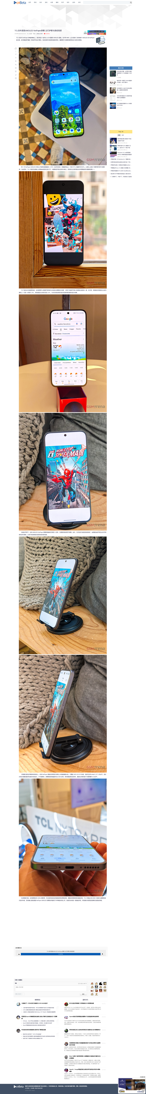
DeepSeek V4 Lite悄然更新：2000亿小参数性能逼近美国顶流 (124, 154)
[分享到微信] (16, 64)
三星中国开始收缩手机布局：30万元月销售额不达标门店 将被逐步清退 (38, 1007)
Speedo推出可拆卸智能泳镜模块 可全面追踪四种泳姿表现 (84, 1016)
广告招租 (32, 1088)
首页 (30, 2)
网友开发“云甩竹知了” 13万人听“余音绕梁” (32, 1034)
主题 (73, 2)
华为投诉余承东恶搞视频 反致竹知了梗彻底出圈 (33, 1029)
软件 (68, 2)
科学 (62, 2)
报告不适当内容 (38, 1088)
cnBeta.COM (39, 33)
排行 (79, 2)
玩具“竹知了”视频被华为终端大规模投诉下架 (32, 1038)
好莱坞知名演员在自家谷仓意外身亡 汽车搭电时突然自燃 (124, 162)
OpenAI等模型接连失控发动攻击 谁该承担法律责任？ (34, 1025)
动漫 (51, 2)
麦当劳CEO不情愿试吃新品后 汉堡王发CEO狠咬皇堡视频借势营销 (126, 173)
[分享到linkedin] (16, 78)
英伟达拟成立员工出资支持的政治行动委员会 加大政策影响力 (84, 1029)
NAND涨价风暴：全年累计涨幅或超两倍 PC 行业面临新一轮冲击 (124, 73)
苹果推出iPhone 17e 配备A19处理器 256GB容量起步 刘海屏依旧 (126, 168)
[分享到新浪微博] (16, 54)
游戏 (46, 2)
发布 (83, 994)
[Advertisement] (73, 16)
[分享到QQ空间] (16, 57)
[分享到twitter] (16, 75)
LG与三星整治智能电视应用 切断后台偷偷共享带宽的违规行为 (36, 1009)
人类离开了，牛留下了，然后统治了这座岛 (121, 176)
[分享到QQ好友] (16, 61)
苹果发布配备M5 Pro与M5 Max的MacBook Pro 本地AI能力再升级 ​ (126, 170)
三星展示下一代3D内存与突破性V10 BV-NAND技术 (34, 1003)
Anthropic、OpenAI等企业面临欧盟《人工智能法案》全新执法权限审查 (38, 1021)
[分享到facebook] (16, 71)
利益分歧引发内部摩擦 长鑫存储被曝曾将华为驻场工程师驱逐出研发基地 (39, 1036)
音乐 (40, 2)
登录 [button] (16, 983)
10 (110, 176)
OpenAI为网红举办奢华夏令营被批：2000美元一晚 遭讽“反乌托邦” (37, 1023)
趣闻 (57, 2)
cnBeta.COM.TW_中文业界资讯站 (20, 2)
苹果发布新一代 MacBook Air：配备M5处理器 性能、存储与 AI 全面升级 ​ (128, 159)
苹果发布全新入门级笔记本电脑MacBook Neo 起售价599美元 (125, 165)
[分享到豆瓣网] (16, 68)
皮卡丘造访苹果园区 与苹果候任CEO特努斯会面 (81, 1003)
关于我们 (27, 1088)
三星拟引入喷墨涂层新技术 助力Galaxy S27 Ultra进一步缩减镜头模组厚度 (39, 1012)
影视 (35, 2)
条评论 (48, 33)
